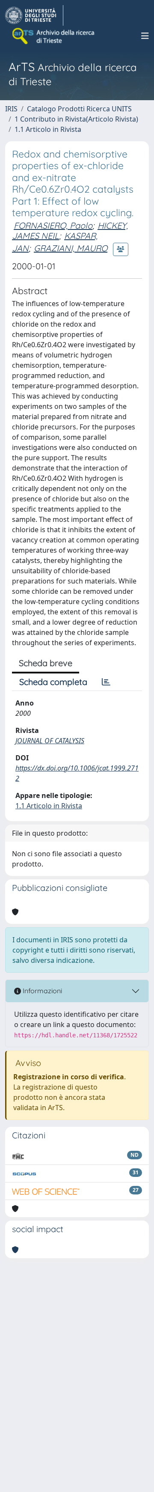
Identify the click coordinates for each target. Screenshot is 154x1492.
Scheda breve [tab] (45, 663)
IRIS (11, 108)
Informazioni (41, 990)
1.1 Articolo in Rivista (48, 129)
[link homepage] (34, 15)
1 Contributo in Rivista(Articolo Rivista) (76, 119)
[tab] (106, 682)
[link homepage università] (54, 36)
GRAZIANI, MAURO (70, 248)
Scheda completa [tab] (53, 681)
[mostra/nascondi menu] (145, 36)
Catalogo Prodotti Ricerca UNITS (79, 108)
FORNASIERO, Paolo (53, 225)
